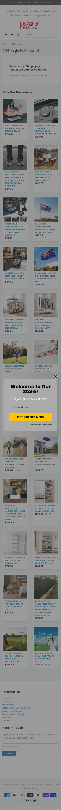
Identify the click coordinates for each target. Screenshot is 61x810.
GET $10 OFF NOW (30, 417)
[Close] (55, 376)
